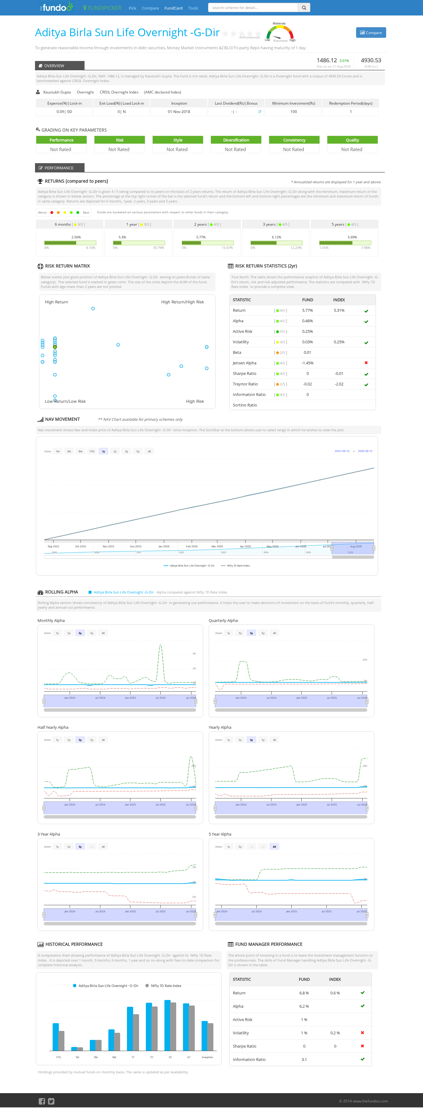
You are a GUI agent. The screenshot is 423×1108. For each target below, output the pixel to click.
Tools (193, 8)
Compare (150, 8)
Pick (132, 8)
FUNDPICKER (103, 7)
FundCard (173, 8)
